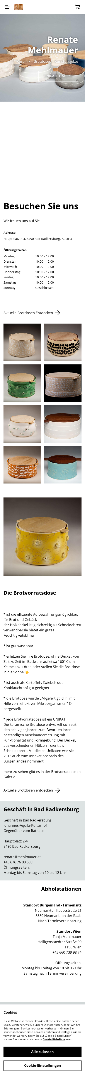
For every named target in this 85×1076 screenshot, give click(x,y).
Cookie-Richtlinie (54, 1039)
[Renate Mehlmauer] (18, 7)
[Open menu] (7, 7)
